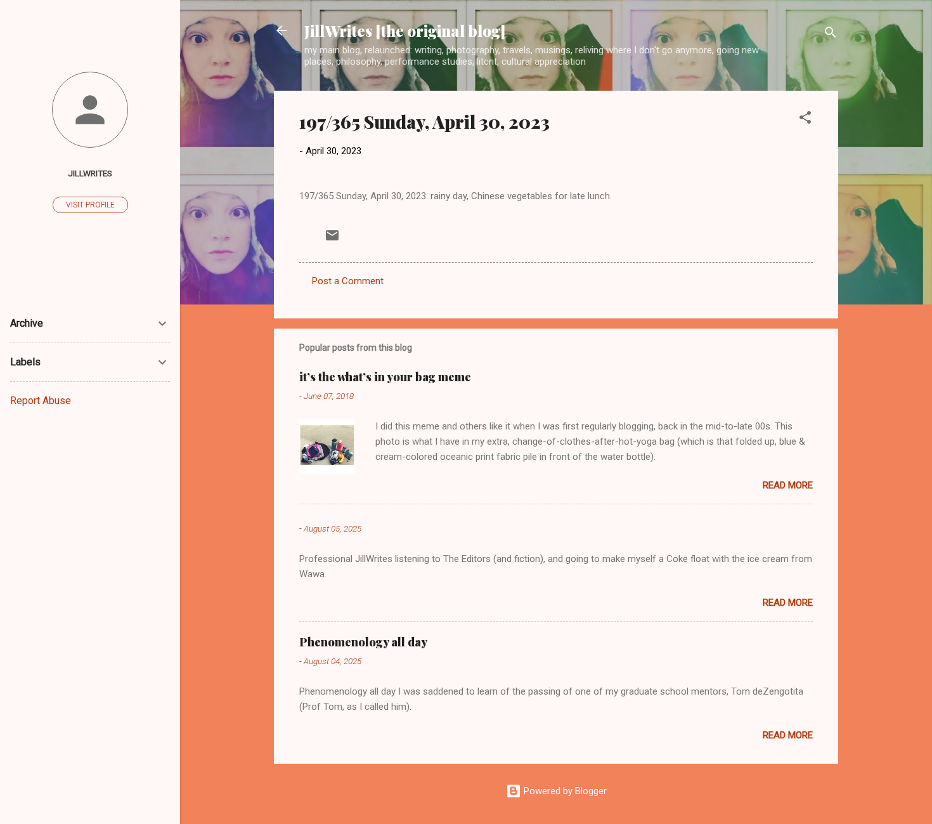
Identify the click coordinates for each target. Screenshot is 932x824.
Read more (788, 485)
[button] (805, 119)
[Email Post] (332, 239)
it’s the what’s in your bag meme (385, 376)
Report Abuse (40, 401)
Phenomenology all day (363, 642)
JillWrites (90, 173)
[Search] (830, 34)
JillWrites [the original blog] (404, 30)
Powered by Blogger (564, 791)
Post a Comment (348, 281)
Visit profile (90, 204)
